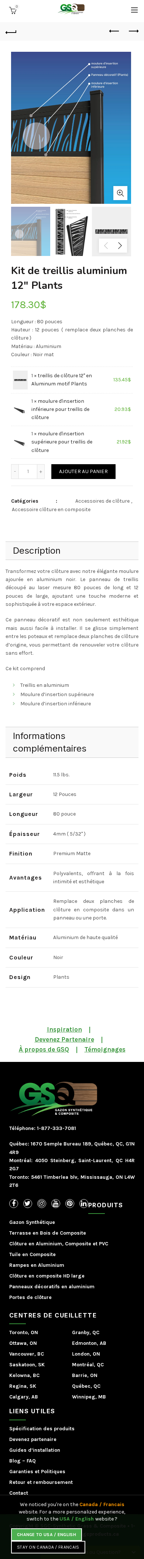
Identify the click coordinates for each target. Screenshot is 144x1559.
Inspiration (64, 1029)
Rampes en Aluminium (36, 1265)
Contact (18, 1493)
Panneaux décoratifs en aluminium (52, 1286)
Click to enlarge (120, 193)
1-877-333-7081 (55, 1128)
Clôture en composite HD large (47, 1276)
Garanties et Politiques (37, 1471)
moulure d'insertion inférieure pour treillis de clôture (60, 409)
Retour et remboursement (41, 1482)
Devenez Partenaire (64, 1039)
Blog (15, 1461)
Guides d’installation (34, 1450)
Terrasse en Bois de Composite (47, 1233)
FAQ (31, 1461)
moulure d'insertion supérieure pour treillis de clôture (61, 442)
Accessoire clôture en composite (51, 509)
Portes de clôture (30, 1297)
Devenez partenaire (32, 1439)
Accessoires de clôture (102, 501)
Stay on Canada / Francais (48, 1547)
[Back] (11, 31)
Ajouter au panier (83, 471)
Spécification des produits (42, 1428)
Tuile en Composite (32, 1254)
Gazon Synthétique (32, 1222)
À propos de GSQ (44, 1049)
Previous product (114, 31)
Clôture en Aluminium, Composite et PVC (58, 1244)
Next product (133, 31)
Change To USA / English (46, 1534)
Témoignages (105, 1049)
